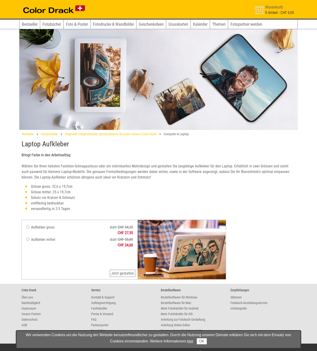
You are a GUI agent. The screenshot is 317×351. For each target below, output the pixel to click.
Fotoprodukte (49, 134)
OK (201, 341)
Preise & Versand (102, 314)
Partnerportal (99, 325)
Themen (219, 24)
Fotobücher (51, 24)
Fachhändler (99, 308)
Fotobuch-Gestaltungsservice (249, 303)
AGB (24, 325)
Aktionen (236, 297)
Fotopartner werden (246, 24)
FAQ (93, 319)
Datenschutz (30, 319)
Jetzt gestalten (122, 273)
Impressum (29, 308)
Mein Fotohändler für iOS (177, 314)
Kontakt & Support (102, 297)
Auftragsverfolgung (103, 303)
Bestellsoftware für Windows (179, 297)
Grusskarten (178, 24)
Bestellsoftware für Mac (176, 303)
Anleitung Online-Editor (175, 325)
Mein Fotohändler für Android (179, 308)
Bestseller (30, 24)
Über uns (27, 297)
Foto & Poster (77, 24)
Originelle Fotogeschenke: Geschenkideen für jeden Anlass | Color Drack (111, 134)
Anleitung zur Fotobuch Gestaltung (183, 319)
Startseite (28, 134)
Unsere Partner (31, 314)
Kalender (200, 24)
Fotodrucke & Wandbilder (113, 24)
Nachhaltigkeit (31, 303)
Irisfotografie (238, 308)
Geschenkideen (151, 24)
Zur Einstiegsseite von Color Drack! (45, 4)
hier (190, 341)
